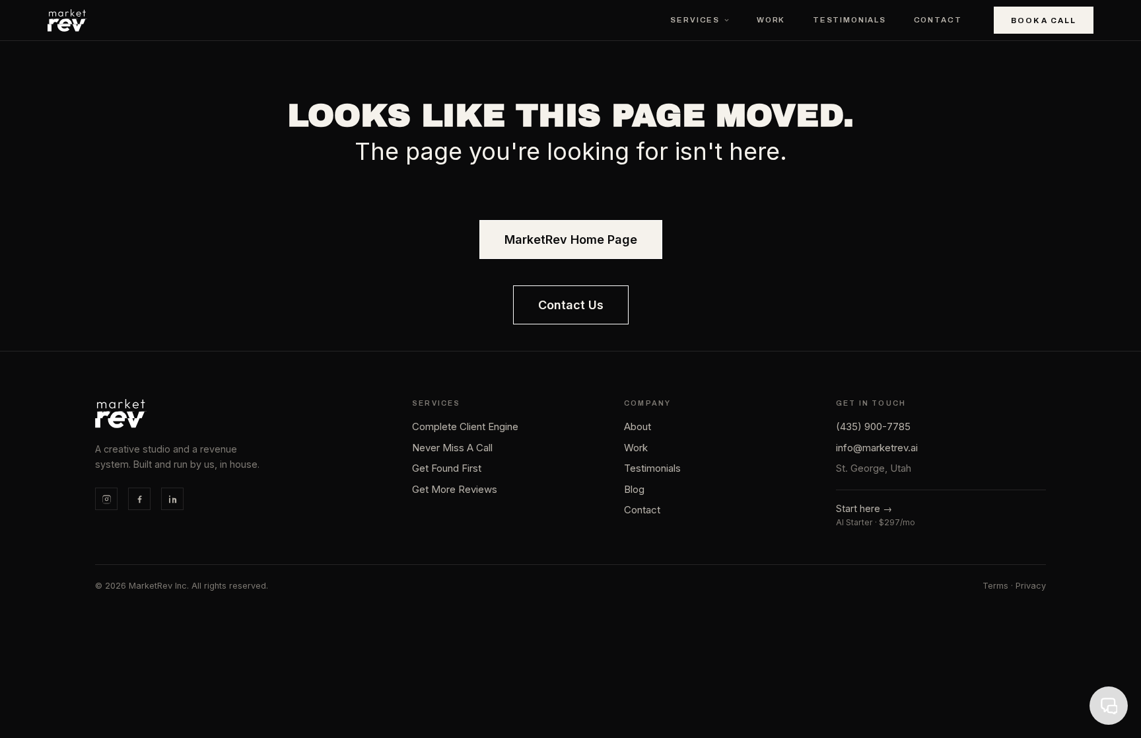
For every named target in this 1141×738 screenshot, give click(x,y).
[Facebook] (139, 499)
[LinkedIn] (172, 499)
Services (695, 20)
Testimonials (849, 20)
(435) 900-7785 (873, 426)
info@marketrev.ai (877, 447)
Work (771, 20)
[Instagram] (106, 499)
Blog (634, 489)
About (637, 426)
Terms (995, 586)
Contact (938, 20)
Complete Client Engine (465, 426)
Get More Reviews (454, 489)
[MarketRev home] (67, 20)
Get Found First (446, 468)
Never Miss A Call (452, 447)
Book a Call (1043, 20)
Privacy (1031, 586)
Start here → (864, 508)
